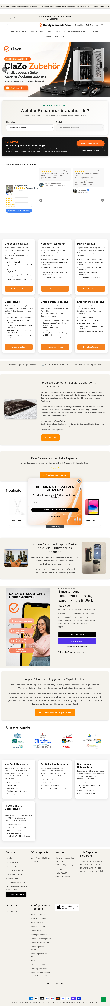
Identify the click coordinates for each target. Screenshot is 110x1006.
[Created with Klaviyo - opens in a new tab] (55, 526)
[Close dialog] (79, 480)
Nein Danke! (55, 516)
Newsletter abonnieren (55, 510)
